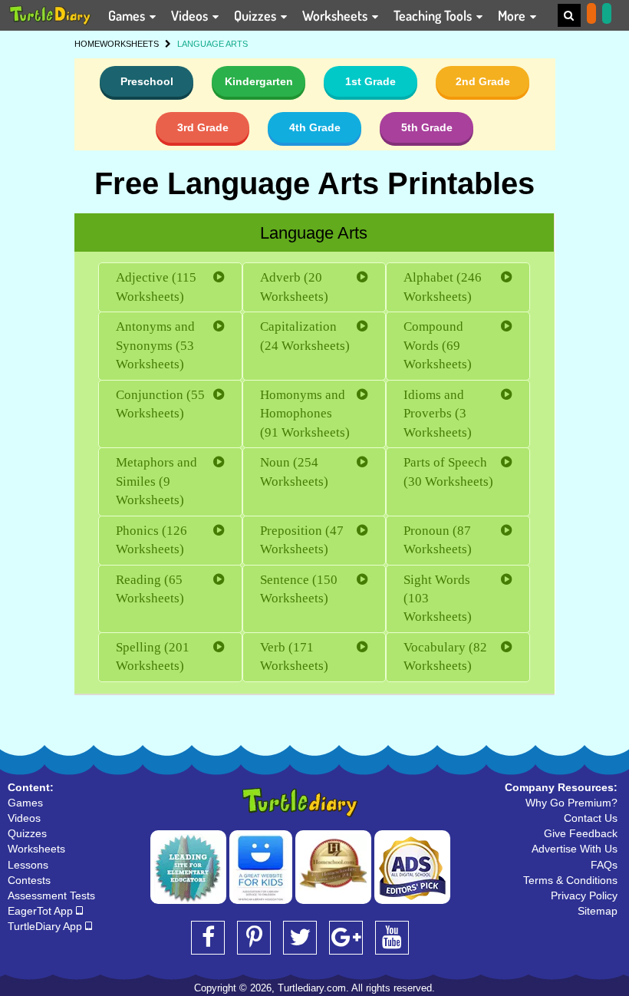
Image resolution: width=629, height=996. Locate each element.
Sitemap (597, 911)
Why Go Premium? (571, 802)
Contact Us (590, 818)
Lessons (28, 865)
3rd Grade (203, 127)
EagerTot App (42, 911)
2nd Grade (483, 81)
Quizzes (256, 15)
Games (128, 15)
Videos (191, 15)
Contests (29, 880)
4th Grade (315, 127)
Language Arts (313, 232)
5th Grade (427, 127)
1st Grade (370, 81)
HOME (87, 43)
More (513, 15)
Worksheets (336, 15)
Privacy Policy (584, 895)
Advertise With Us (574, 849)
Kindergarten (259, 81)
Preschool (146, 81)
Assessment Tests (51, 895)
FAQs (604, 865)
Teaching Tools (434, 15)
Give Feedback (580, 833)
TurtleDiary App (46, 926)
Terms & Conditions (570, 880)
